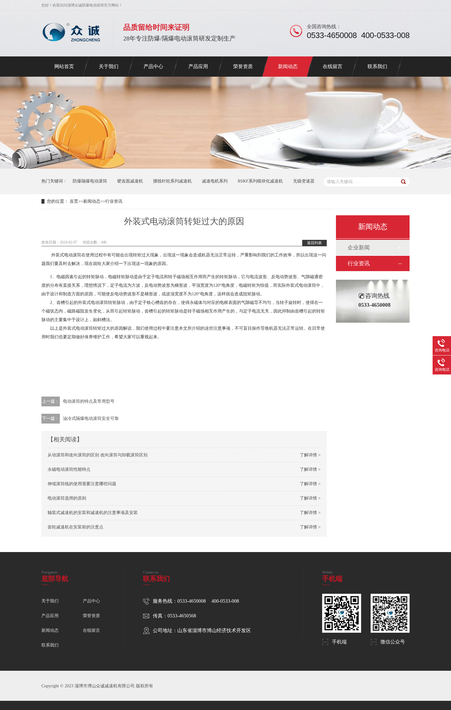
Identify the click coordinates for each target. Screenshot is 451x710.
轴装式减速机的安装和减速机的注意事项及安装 (93, 512)
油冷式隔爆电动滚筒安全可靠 (91, 418)
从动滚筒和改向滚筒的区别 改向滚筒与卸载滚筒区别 (98, 455)
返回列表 (314, 243)
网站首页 (64, 66)
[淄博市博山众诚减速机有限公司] (71, 45)
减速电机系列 (215, 181)
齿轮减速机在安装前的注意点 (75, 527)
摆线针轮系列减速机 (172, 181)
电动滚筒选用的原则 (67, 498)
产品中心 (153, 66)
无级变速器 (303, 181)
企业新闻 (359, 247)
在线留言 (332, 66)
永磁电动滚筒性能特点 (69, 469)
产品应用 (198, 66)
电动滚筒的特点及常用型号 (88, 401)
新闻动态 (288, 66)
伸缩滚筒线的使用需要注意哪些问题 (82, 484)
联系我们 (377, 66)
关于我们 (108, 66)
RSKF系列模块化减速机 (260, 181)
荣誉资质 (243, 66)
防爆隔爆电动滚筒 (90, 181)
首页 (74, 201)
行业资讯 (113, 201)
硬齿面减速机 (130, 181)
